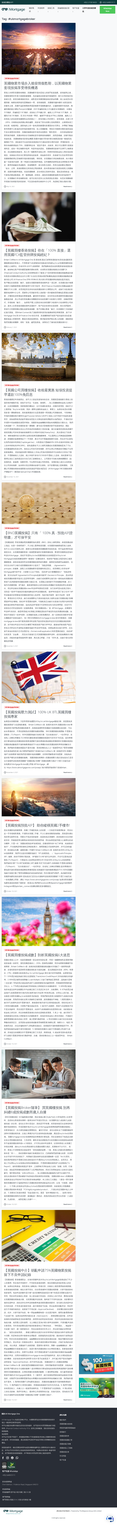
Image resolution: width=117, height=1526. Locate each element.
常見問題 (63, 1456)
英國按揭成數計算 (66, 1440)
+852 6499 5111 (108, 2)
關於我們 (63, 1420)
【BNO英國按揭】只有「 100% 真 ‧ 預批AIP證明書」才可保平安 (38, 535)
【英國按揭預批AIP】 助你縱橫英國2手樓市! (37, 825)
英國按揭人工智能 (66, 1448)
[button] (110, 1519)
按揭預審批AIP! (7, 2)
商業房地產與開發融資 (67, 1428)
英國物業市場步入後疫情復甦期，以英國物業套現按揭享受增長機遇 (37, 85)
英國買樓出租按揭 (66, 1424)
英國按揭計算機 (65, 1444)
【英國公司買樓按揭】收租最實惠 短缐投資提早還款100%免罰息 (38, 392)
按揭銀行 (63, 1432)
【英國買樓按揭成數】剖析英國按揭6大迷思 (37, 955)
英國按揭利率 (64, 1436)
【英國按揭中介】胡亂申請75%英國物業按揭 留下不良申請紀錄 (37, 1272)
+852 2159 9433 (90, 2)
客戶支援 (63, 1460)
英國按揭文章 (64, 1452)
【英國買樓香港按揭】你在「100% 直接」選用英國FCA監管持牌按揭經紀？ (37, 252)
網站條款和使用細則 (63, 1511)
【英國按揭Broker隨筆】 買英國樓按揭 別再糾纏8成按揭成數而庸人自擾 (37, 1109)
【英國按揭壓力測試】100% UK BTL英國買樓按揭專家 (37, 714)
